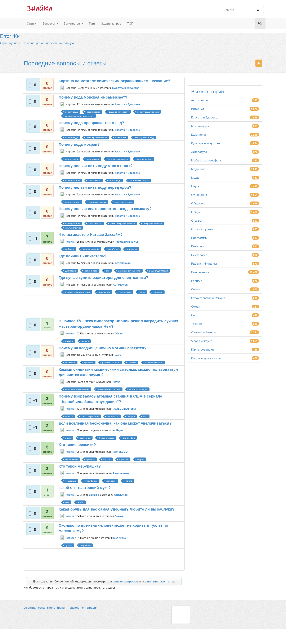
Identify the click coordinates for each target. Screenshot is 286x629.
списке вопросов (125, 581)
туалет (68, 545)
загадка (132, 362)
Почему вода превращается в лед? (91, 122)
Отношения (199, 194)
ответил (71, 241)
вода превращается (97, 137)
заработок (113, 249)
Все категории (207, 91)
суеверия (88, 362)
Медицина (198, 169)
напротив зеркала (153, 223)
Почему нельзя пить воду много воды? (96, 165)
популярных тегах (160, 581)
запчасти (157, 292)
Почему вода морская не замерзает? (93, 97)
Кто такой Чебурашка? (80, 466)
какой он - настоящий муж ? (85, 487)
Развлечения (200, 272)
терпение (86, 545)
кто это (107, 459)
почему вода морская (148, 111)
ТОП (130, 23)
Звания (61, 607)
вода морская (93, 111)
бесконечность (106, 437)
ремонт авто (91, 270)
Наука (195, 186)
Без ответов (72, 23)
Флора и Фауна (201, 341)
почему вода (71, 111)
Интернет (197, 109)
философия (129, 437)
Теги (92, 23)
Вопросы (49, 23)
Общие (196, 212)
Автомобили (199, 100)
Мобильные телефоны (206, 160)
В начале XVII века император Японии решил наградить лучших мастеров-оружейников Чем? (118, 323)
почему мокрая (144, 158)
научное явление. (154, 362)
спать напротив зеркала (123, 223)
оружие (69, 341)
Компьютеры (200, 126)
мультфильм (71, 459)
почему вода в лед (144, 137)
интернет (132, 249)
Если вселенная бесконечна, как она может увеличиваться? (115, 423)
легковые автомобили (129, 270)
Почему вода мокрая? (79, 144)
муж (67, 502)
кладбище (70, 362)
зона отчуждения (90, 416)
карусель (123, 459)
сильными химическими (77, 389)
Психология (199, 255)
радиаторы (104, 292)
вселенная (85, 437)
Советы (196, 289)
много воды (115, 180)
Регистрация (89, 607)
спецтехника (125, 292)
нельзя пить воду (97, 201)
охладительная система (77, 292)
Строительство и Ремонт (208, 298)
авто (142, 292)
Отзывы (196, 220)
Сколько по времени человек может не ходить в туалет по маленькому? (113, 527)
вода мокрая (93, 158)
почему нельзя (72, 180)
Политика (197, 246)
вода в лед (120, 137)
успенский (111, 480)
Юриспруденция (202, 349)
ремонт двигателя (158, 270)
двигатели (70, 270)
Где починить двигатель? (82, 256)
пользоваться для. (138, 389)
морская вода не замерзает (79, 115)
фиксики (90, 459)
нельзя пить (95, 180)
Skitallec (94, 494)
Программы (199, 237)
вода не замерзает (119, 111)
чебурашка (70, 480)
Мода (195, 177)
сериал (69, 416)
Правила (73, 607)
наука (68, 437)
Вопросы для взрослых (207, 358)
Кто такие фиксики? (77, 444)
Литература (199, 151)
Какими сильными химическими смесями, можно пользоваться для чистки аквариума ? (118, 371)
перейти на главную (60, 43)
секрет (140, 459)
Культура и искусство (205, 143)
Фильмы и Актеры (203, 332)
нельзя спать (95, 223)
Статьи (31, 23)
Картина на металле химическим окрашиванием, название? (114, 80)
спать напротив (73, 227)
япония (85, 341)
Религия (196, 280)
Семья (195, 306)
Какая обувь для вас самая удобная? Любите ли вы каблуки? (116, 509)
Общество (198, 203)
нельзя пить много (139, 180)
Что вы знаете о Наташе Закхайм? (91, 234)
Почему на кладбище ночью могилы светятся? (103, 348)
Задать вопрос (111, 23)
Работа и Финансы (204, 263)
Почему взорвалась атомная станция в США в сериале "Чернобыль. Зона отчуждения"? (110, 398)
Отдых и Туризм (202, 229)
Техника (196, 323)
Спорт (195, 315)
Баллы (50, 607)
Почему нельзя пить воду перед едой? (95, 187)
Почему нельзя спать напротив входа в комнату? (105, 208)
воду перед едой (123, 201)
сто (108, 270)
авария (131, 416)
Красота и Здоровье (205, 117)
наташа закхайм (91, 249)
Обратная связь (34, 607)
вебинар (69, 249)
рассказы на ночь (111, 362)
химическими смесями (109, 389)
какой (81, 502)
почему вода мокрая (118, 158)
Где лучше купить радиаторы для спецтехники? (103, 277)
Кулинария (198, 134)
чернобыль (113, 416)
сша (145, 416)
